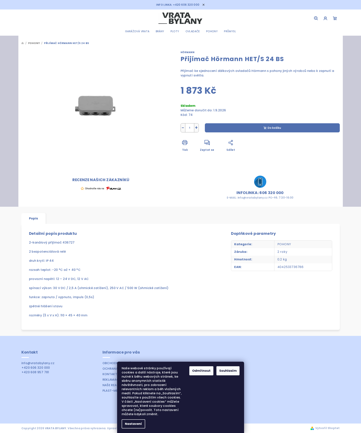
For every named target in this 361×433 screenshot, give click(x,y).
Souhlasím (228, 371)
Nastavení (133, 424)
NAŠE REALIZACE (115, 385)
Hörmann (188, 52)
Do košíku (274, 128)
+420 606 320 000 (35, 367)
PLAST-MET (111, 390)
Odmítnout (201, 371)
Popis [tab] (33, 218)
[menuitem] (137, 31)
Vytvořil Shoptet (327, 428)
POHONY (284, 244)
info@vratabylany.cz (38, 363)
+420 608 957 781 (35, 372)
